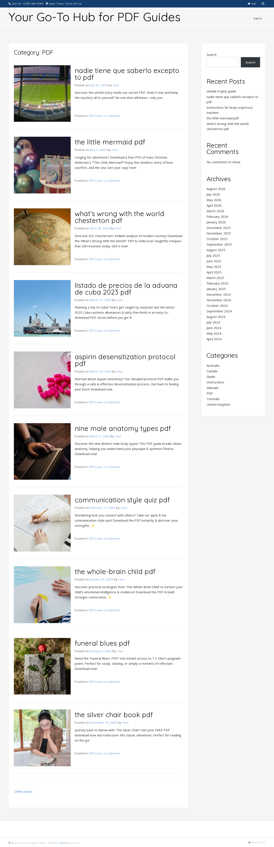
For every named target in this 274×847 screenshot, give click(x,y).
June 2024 (214, 328)
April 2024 (214, 339)
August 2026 (216, 189)
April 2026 (214, 205)
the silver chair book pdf (114, 714)
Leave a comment (107, 116)
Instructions (215, 382)
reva (116, 85)
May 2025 (214, 266)
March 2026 (215, 211)
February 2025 (217, 283)
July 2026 (213, 194)
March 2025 (215, 278)
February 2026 (217, 216)
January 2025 (216, 289)
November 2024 (219, 300)
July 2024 (213, 322)
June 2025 (214, 261)
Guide (211, 376)
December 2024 (219, 294)
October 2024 (217, 305)
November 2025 (219, 233)
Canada (212, 371)
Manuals (213, 388)
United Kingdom (218, 404)
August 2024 (216, 316)
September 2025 (219, 244)
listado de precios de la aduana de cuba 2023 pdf (126, 288)
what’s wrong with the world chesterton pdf (119, 217)
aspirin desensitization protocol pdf (125, 360)
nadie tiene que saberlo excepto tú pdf (127, 74)
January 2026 (216, 222)
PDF (91, 116)
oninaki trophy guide (221, 91)
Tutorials (213, 399)
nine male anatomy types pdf (123, 428)
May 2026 (214, 200)
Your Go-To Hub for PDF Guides (94, 17)
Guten (63, 842)
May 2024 (214, 333)
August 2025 (216, 250)
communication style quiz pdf (122, 499)
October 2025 (217, 239)
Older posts (23, 791)
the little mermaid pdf (110, 142)
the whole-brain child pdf (115, 571)
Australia (213, 365)
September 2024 (219, 311)
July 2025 (213, 255)
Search (211, 54)
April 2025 (214, 272)
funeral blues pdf (102, 643)
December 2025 (219, 227)
